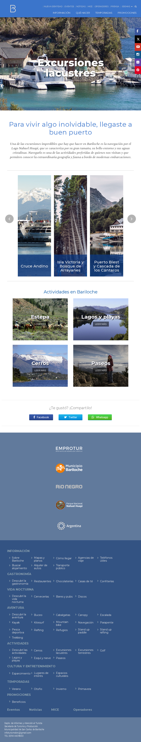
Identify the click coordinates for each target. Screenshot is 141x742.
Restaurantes (42, 581)
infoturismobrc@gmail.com (17, 733)
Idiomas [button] (126, 6)
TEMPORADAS (103, 12)
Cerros (38, 650)
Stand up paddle (84, 631)
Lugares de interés (41, 674)
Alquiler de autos (40, 567)
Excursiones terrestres (85, 651)
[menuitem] (61, 12)
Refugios (62, 630)
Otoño (38, 689)
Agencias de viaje (86, 559)
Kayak (16, 622)
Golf (102, 650)
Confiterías (107, 581)
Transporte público (63, 567)
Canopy (83, 615)
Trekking (17, 637)
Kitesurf (39, 622)
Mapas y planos (39, 559)
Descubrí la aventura (19, 616)
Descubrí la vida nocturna (19, 599)
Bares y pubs (64, 596)
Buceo (38, 615)
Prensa (115, 6)
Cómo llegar (64, 558)
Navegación (85, 622)
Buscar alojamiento (19, 567)
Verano (16, 689)
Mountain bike (62, 623)
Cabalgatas (63, 615)
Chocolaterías (64, 581)
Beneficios (19, 701)
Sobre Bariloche (18, 559)
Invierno (61, 689)
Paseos (60, 658)
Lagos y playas (17, 659)
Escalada (105, 615)
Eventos (69, 6)
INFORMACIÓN (61, 12)
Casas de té (85, 581)
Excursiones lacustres (63, 651)
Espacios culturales (62, 674)
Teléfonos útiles (106, 559)
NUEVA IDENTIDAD (53, 6)
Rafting (39, 630)
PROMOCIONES (127, 12)
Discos (82, 596)
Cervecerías (41, 596)
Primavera (84, 689)
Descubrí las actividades (19, 651)
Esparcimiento (20, 673)
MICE (90, 6)
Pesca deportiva (18, 631)
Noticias (81, 6)
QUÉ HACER (83, 12)
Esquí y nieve (42, 658)
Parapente (106, 622)
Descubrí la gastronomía (20, 582)
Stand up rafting (106, 631)
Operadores (102, 6)
